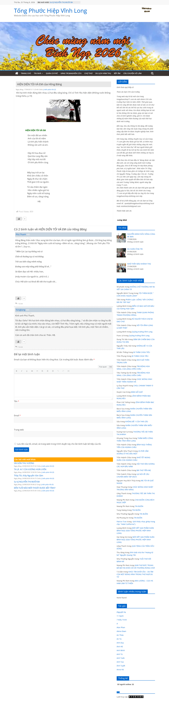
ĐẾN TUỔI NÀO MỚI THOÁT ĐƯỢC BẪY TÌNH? (34, 488)
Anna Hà (120, 669)
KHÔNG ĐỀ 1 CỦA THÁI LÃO (136, 421)
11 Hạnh (120, 616)
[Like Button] (19, 219)
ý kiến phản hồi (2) (49, 89)
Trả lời (20, 304)
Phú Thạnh (21, 234)
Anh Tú (120, 654)
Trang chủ (26, 73)
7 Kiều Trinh (122, 620)
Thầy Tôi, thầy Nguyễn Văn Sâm (28, 475)
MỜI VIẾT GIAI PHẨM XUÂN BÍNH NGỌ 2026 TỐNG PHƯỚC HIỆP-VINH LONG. (135, 530)
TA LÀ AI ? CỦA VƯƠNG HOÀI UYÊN (30, 469)
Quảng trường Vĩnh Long (142, 332)
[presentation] (17, 371)
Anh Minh (121, 650)
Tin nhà (37, 73)
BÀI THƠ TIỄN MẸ (144, 470)
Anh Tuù (120, 662)
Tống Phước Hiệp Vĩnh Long (50, 10)
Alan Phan (121, 627)
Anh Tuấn (121, 658)
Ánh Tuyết (121, 666)
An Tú (119, 639)
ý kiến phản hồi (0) (48, 466)
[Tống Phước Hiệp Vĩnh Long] (16, 73)
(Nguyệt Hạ (121, 612)
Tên (16, 401)
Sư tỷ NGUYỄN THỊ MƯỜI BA (61, 2)
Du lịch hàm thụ (103, 73)
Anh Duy (120, 643)
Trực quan (103, 367)
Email (17, 415)
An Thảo (120, 635)
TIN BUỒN (139, 506)
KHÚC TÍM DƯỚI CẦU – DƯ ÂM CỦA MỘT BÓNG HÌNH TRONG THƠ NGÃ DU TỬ (135, 574)
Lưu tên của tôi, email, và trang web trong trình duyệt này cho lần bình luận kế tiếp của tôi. (59, 444)
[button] (17, 371)
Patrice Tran (122, 521)
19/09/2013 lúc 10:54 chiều (23, 313)
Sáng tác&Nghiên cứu (71, 73)
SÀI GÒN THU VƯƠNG (24, 463)
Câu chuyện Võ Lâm (132, 73)
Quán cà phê (52, 73)
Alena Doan (121, 631)
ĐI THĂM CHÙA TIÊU (141, 352)
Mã (110, 367)
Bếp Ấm (117, 73)
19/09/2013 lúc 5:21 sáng (22, 238)
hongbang (20, 309)
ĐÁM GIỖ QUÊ (137, 392)
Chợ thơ (88, 73)
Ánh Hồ (120, 646)
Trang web (19, 429)
